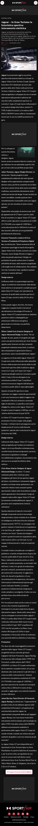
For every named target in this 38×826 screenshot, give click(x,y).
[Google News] (22, 814)
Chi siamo (6, 817)
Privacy (32, 817)
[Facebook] (9, 814)
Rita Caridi (5, 43)
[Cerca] (36, 3)
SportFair (4, 18)
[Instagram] (13, 814)
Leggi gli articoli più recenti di (20, 772)
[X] (18, 814)
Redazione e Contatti (16, 817)
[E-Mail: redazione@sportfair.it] (27, 814)
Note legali (25, 817)
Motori (9, 18)
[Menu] (2, 3)
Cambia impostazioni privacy (19, 820)
